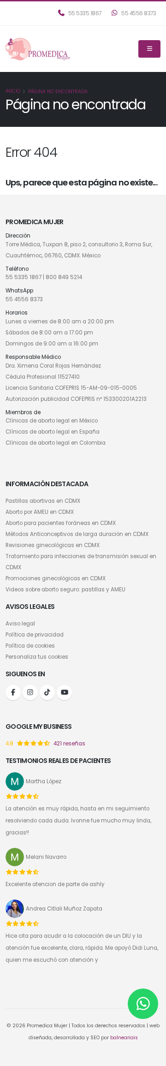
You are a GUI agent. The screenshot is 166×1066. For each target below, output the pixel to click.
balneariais (124, 1037)
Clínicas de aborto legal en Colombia (56, 443)
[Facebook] (13, 692)
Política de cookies (30, 645)
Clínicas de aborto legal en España (53, 431)
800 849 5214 (64, 277)
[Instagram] (30, 692)
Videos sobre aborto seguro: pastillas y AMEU (65, 589)
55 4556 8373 (138, 13)
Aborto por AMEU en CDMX (40, 512)
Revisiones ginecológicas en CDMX (53, 545)
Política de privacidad (35, 634)
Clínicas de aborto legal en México (52, 420)
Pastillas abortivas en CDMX (43, 501)
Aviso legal (20, 623)
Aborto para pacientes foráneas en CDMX (61, 523)
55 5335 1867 (84, 13)
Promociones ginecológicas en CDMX (56, 578)
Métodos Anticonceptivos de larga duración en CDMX (77, 534)
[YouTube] (64, 692)
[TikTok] (47, 692)
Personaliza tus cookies (37, 657)
